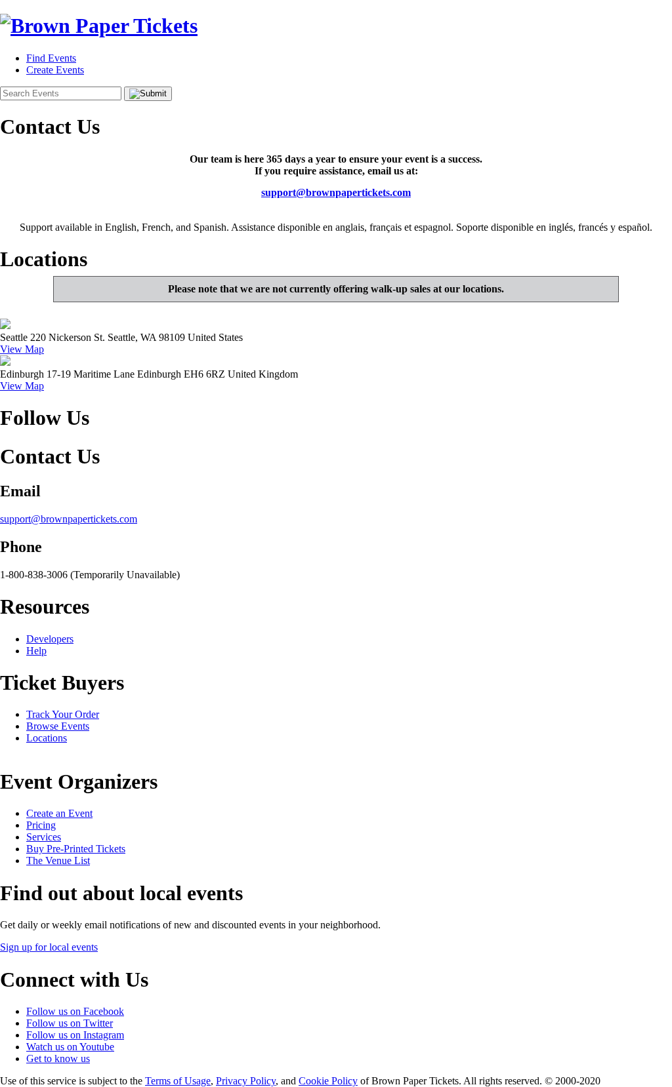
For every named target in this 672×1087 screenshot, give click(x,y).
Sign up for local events (49, 947)
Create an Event (59, 813)
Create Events (55, 69)
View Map (22, 349)
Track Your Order (62, 714)
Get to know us (58, 1058)
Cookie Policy (328, 1080)
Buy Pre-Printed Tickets (75, 848)
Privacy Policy (246, 1080)
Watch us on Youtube (70, 1046)
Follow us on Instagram (75, 1034)
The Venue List (58, 860)
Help (36, 650)
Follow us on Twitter (69, 1023)
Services (43, 836)
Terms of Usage (178, 1080)
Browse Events (57, 726)
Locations (46, 737)
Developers (50, 638)
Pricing (41, 825)
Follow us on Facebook (75, 1011)
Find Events (51, 58)
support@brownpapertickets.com (336, 192)
